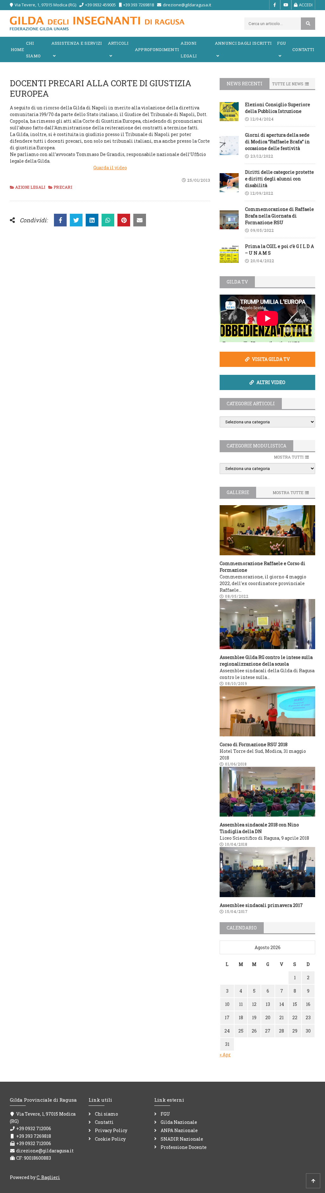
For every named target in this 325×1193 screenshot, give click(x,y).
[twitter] (76, 220)
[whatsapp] (108, 220)
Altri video (270, 382)
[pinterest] (123, 220)
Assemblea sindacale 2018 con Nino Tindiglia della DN (259, 828)
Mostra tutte (288, 492)
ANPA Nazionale (179, 1130)
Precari (63, 187)
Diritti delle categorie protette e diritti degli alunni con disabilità (279, 178)
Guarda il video (110, 168)
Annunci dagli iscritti (243, 43)
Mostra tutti (288, 457)
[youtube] (286, 5)
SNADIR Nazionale (182, 1139)
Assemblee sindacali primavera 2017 (261, 905)
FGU (281, 43)
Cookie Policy (110, 1139)
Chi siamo (33, 49)
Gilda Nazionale (179, 1122)
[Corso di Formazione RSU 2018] (267, 711)
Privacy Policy (111, 1130)
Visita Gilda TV (270, 359)
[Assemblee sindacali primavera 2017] (267, 872)
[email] (139, 220)
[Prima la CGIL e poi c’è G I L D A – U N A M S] (229, 253)
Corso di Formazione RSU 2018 (254, 744)
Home (17, 49)
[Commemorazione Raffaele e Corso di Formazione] (267, 530)
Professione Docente (184, 1147)
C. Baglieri (48, 1177)
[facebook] (274, 5)
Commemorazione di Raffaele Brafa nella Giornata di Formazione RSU (279, 215)
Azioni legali (189, 49)
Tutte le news (287, 83)
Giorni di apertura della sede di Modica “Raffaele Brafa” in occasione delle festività (277, 141)
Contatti (303, 49)
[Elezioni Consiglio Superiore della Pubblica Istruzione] (229, 111)
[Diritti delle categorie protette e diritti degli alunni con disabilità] (229, 182)
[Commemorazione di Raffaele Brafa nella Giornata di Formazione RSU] (229, 219)
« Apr (225, 1055)
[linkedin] (92, 220)
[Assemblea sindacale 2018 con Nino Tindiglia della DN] (267, 792)
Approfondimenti (157, 49)
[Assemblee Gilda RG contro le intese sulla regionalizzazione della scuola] (267, 624)
